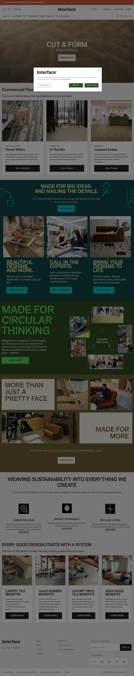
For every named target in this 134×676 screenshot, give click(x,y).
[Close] (99, 70)
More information (65, 79)
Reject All (76, 85)
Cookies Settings (44, 85)
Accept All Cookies (91, 85)
